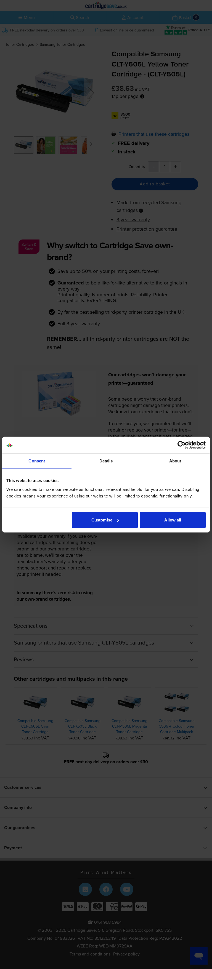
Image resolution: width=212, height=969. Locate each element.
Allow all (172, 519)
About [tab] (175, 461)
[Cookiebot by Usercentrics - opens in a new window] (181, 445)
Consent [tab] (36, 461)
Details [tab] (106, 461)
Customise (101, 519)
